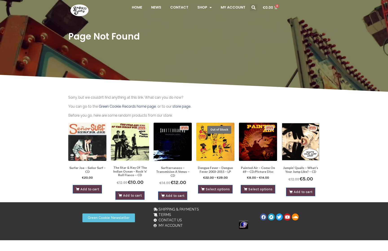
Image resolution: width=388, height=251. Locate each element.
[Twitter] (279, 216)
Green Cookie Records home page (127, 106)
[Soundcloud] (295, 216)
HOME (137, 7)
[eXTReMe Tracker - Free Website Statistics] (243, 224)
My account (233, 7)
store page (181, 106)
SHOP (202, 7)
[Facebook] (263, 216)
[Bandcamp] (271, 216)
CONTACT (179, 7)
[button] (253, 7)
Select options (218, 189)
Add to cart (89, 189)
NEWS (156, 7)
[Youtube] (287, 216)
